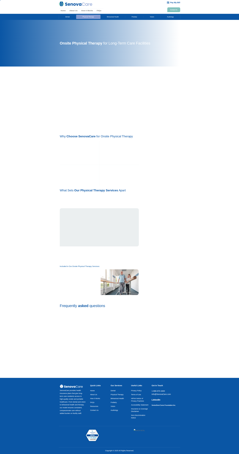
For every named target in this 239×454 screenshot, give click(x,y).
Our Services (116, 385)
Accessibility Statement (139, 405)
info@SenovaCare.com (161, 394)
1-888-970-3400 (158, 391)
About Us (73, 11)
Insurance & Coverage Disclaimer (139, 410)
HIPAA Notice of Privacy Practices (137, 400)
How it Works (95, 398)
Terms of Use (136, 395)
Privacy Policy (136, 391)
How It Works (87, 11)
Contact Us (94, 410)
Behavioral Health (113, 17)
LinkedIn (156, 400)
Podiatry (134, 17)
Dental (67, 17)
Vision (152, 17)
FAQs (99, 11)
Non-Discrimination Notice (138, 416)
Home (63, 11)
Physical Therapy (88, 17)
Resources (94, 406)
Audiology (170, 17)
